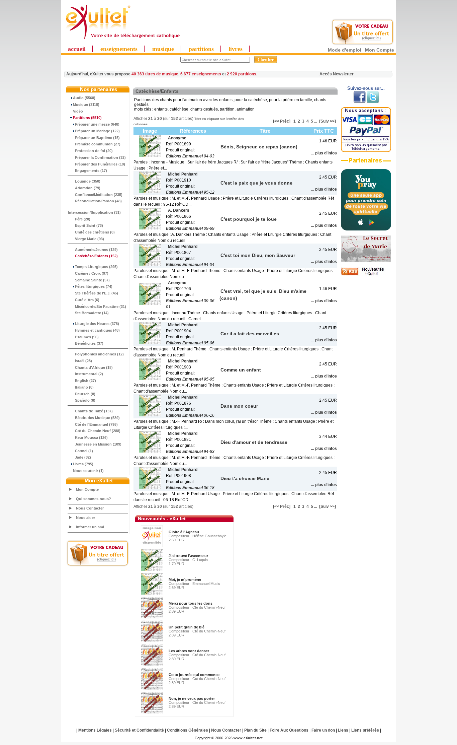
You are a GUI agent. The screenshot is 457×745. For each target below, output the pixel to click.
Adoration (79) (87, 188)
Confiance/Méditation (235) (98, 195)
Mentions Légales (95, 730)
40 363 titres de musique (154, 74)
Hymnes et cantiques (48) (97, 330)
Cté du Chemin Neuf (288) (97, 431)
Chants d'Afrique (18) (94, 367)
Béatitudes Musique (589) (97, 418)
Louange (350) (87, 181)
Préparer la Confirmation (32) (100, 157)
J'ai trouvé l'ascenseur (188, 556)
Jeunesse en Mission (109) (98, 444)
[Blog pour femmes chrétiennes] (366, 260)
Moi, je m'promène (185, 580)
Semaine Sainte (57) (92, 280)
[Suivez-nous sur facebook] (359, 101)
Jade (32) (83, 457)
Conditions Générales (187, 730)
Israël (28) (83, 361)
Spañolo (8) (85, 400)
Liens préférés (365, 730)
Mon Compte (379, 50)
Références (193, 131)
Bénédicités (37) (89, 343)
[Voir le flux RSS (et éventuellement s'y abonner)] (366, 275)
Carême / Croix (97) (91, 273)
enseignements (119, 49)
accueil (77, 49)
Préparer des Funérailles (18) (100, 164)
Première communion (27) (97, 144)
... (315, 121)
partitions (201, 49)
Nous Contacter (90, 508)
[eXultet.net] (122, 39)
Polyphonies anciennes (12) (99, 354)
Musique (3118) (86, 105)
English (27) (85, 381)
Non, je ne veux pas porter (192, 698)
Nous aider (85, 518)
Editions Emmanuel (184, 156)
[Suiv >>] (327, 121)
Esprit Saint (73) (89, 225)
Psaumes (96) (87, 337)
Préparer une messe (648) (97, 124)
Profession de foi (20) (94, 151)
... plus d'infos (324, 153)
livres (236, 49)
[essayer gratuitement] (362, 44)
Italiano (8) (84, 387)
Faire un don (323, 730)
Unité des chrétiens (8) (95, 232)
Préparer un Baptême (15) (97, 138)
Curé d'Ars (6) (87, 300)
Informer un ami (90, 527)
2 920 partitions (241, 74)
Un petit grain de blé (186, 627)
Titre (265, 131)
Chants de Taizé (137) (94, 411)
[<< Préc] (281, 121)
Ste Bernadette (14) (92, 313)
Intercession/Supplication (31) (94, 212)
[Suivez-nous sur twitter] (373, 101)
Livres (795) (83, 464)
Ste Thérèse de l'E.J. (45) (96, 293)
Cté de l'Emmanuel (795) (96, 424)
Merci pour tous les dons (190, 603)
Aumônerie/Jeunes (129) (96, 250)
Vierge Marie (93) (89, 239)
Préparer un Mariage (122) (97, 131)
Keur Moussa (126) (91, 437)
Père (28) (82, 219)
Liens (343, 730)
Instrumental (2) (89, 374)
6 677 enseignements (200, 74)
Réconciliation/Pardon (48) (98, 201)
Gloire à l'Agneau (184, 532)
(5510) (87, 118)
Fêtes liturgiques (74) (93, 286)
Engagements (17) (91, 170)
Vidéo (78, 111)
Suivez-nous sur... (366, 88)
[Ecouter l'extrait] (366, 162)
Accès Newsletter (336, 74)
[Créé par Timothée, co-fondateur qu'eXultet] (366, 229)
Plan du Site (255, 730)
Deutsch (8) (85, 394)
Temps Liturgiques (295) (96, 267)
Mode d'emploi (344, 50)
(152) (96, 256)
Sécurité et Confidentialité (139, 730)
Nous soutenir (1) (88, 471)
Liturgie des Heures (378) (97, 324)
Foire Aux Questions (289, 730)
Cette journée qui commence (194, 675)
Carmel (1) (84, 451)
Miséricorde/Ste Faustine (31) (100, 306)
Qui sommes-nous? (93, 499)
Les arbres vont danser (189, 651)
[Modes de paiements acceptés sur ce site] (366, 150)
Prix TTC (323, 131)
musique (163, 49)
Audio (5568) (84, 98)
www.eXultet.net (248, 738)
